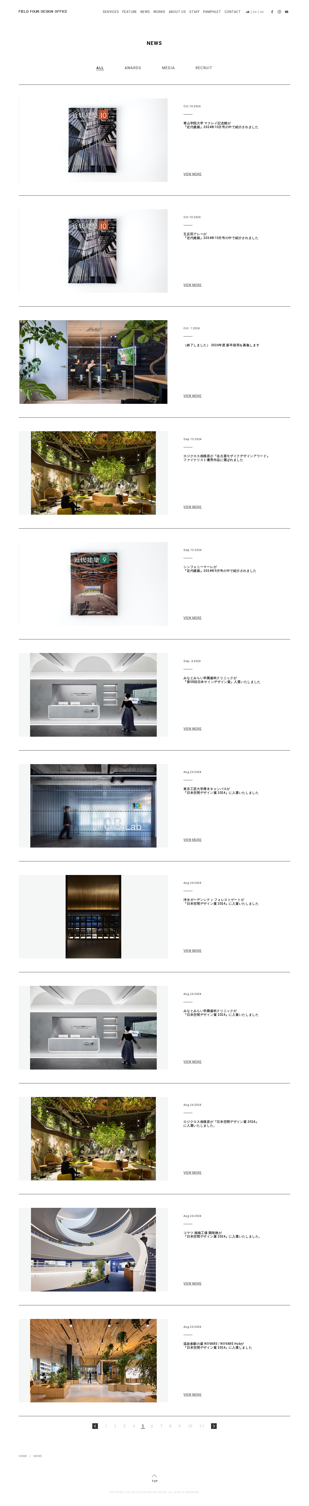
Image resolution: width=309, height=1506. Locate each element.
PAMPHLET (212, 12)
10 (190, 1426)
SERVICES (111, 12)
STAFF (194, 12)
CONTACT (233, 12)
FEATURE (129, 12)
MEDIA (168, 68)
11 (201, 1426)
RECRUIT (204, 68)
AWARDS (133, 68)
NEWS (145, 12)
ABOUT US (177, 12)
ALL (100, 68)
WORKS (159, 12)
